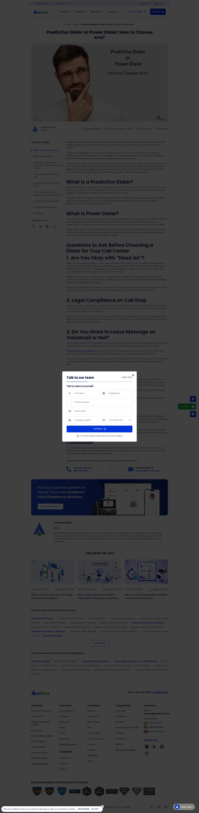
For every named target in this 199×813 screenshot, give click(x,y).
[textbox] (116, 420)
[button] (184, 804)
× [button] (102, 806)
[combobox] (70, 402)
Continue (97, 428)
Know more (83, 809)
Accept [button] (95, 809)
